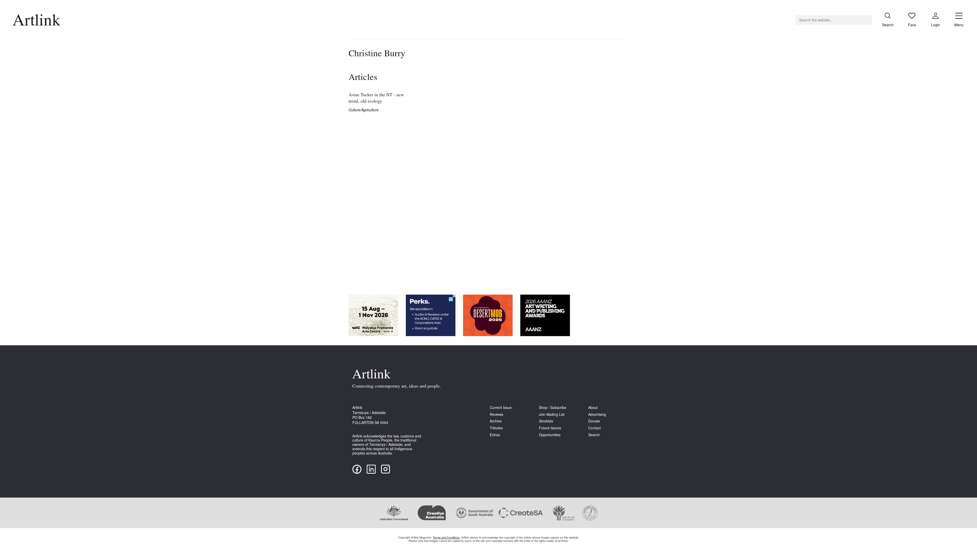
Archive (496, 421)
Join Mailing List (552, 414)
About (593, 407)
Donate (594, 421)
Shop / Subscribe (552, 407)
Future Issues (550, 427)
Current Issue (501, 407)
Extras (495, 434)
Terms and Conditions (446, 537)
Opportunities (550, 434)
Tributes (496, 427)
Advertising (597, 414)
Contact (594, 427)
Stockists (546, 421)
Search (594, 434)
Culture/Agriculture (364, 109)
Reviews (496, 414)
